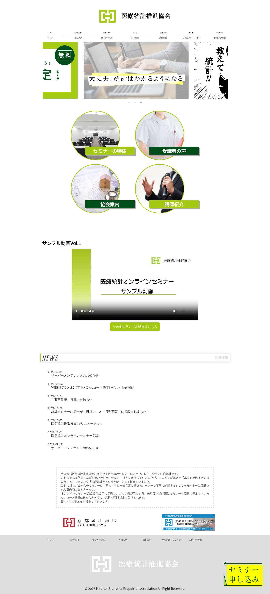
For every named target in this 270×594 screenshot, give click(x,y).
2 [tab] (135, 102)
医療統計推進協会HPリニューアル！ (75, 422)
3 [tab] (141, 102)
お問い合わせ (220, 35)
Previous (57, 71)
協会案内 (78, 35)
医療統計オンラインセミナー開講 (73, 434)
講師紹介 (163, 35)
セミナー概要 (107, 35)
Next (213, 71)
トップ (50, 35)
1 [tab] (129, 102)
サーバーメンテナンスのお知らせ (73, 373)
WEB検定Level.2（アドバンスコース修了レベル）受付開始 (91, 385)
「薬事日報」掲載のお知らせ (70, 398)
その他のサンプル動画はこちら (135, 326)
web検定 (135, 35)
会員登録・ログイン (191, 35)
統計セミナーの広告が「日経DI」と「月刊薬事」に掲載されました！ (98, 410)
